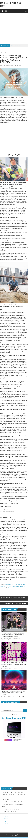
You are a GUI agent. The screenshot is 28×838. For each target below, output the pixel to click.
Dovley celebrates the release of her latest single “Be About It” (13, 600)
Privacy (5, 823)
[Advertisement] (14, 28)
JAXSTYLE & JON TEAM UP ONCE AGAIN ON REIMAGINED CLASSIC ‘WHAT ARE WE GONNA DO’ (19, 47)
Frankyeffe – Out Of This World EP (11, 811)
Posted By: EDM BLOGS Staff (7, 67)
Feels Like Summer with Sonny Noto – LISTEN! (15, 605)
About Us (6, 818)
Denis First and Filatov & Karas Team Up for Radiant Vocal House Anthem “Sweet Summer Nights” (13, 807)
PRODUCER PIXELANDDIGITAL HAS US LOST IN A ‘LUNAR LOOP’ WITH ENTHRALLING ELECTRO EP (13, 695)
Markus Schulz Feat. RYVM (10, 814)
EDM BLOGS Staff (16, 640)
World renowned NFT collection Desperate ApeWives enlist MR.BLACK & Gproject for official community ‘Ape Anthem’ (12, 637)
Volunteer (6, 826)
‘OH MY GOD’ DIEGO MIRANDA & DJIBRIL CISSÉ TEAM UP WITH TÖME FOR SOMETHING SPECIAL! (13, 667)
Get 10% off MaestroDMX (14, 720)
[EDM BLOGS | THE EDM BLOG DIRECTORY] (2, 11)
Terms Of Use (7, 821)
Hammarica (11, 590)
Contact (5, 828)
